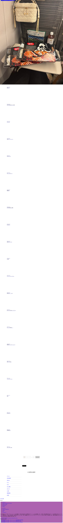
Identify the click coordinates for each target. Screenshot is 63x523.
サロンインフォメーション (7, 503)
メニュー (4, 502)
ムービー (4, 508)
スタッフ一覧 (4, 504)
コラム (3, 510)
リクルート (4, 512)
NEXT (37, 457)
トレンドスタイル (5, 509)
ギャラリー (4, 505)
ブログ (3, 506)
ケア (3, 511)
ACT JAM (2, 498)
